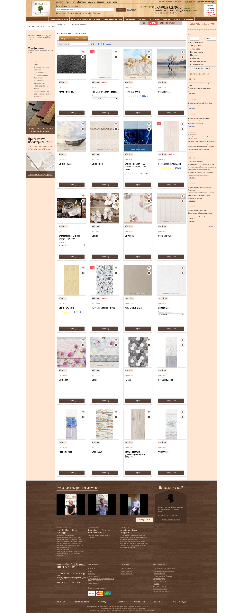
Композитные (39, 83)
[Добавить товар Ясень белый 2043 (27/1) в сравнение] (182, 124)
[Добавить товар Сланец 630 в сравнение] (116, 412)
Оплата (91, 2)
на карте (187, 9)
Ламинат (97, 13)
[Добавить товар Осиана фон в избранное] (116, 129)
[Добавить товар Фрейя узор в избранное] (182, 417)
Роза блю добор (165, 380)
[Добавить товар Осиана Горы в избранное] (182, 57)
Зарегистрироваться (128, 568)
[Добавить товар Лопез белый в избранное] (182, 273)
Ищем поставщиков (160, 589)
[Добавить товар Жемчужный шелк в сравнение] (149, 268)
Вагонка (37, 89)
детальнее (192, 93)
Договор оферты (159, 573)
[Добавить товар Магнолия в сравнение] (83, 340)
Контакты (60, 2)
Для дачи (142, 19)
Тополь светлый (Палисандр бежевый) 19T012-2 (135, 454)
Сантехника (130, 19)
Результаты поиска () (73, 38)
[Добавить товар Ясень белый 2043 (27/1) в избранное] (182, 129)
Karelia (88, 13)
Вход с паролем (126, 571)
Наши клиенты (93, 583)
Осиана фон (97, 164)
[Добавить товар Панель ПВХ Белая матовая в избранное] (116, 57)
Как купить (71, 2)
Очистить (202, 31)
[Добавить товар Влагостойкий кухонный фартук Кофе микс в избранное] (83, 201)
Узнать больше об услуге (171, 519)
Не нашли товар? (127, 573)
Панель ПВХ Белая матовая (105, 92)
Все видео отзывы (144, 520)
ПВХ (35, 62)
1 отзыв (144, 96)
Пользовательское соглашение (164, 568)
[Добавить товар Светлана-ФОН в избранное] (182, 201)
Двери (157, 602)
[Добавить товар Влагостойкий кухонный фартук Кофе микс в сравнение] (83, 196)
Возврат (100, 2)
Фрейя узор (163, 452)
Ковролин (120, 602)
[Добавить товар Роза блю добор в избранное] (182, 345)
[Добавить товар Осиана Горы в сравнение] (182, 52)
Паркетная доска (76, 13)
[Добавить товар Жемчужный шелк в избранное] (149, 273)
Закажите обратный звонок (169, 2)
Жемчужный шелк (133, 308)
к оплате (104, 588)
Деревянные (39, 81)
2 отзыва (144, 173)
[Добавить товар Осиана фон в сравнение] (116, 124)
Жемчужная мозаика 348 (103, 308)
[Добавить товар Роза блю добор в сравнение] (182, 340)
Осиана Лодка (65, 164)
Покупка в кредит (159, 579)
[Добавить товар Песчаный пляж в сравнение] (149, 52)
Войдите (188, 2)
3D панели (38, 78)
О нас (90, 571)
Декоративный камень (42, 94)
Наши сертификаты (95, 576)
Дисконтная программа (161, 591)
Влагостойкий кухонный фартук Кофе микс (70, 237)
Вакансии (91, 573)
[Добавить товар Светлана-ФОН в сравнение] (182, 196)
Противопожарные (41, 75)
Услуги (177, 19)
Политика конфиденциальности (164, 571)
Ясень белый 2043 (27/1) (169, 164)
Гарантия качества (159, 581)
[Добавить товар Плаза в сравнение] (149, 340)
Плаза (128, 380)
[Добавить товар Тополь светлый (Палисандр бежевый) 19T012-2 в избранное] (149, 417)
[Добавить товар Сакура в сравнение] (116, 196)
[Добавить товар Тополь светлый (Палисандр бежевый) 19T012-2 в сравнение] (149, 412)
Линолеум (102, 602)
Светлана (129, 236)
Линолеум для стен (41, 91)
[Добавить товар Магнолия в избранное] (83, 345)
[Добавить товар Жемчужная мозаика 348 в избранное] (116, 273)
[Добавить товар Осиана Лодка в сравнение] (83, 124)
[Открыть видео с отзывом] (71, 505)
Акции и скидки (179, 602)
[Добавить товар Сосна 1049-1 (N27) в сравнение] (83, 268)
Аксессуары (38, 97)
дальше (108, 44)
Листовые (38, 70)
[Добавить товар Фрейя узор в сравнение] (182, 412)
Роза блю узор (65, 452)
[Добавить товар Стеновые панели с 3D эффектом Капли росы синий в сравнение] (149, 124)
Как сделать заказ (159, 586)
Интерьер (167, 19)
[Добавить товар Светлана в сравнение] (149, 196)
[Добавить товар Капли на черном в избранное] (83, 57)
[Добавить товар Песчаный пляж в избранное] (149, 57)
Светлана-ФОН (165, 236)
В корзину (71, 113)
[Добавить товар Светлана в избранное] (149, 201)
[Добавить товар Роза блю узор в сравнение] (83, 412)
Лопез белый (164, 308)
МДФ (36, 65)
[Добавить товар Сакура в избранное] (116, 201)
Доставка (81, 2)
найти (121, 9)
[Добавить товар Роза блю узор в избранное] (83, 417)
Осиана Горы (164, 92)
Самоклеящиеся (40, 73)
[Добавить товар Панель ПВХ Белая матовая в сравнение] (116, 52)
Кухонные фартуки (41, 67)
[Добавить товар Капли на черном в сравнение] (83, 52)
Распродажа (111, 2)
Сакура (95, 236)
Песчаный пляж (132, 92)
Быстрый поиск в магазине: (67, 6)
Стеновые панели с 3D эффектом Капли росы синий (135, 166)
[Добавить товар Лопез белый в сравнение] (182, 268)
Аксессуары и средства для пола (85, 19)
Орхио (94, 380)
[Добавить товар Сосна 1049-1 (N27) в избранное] (83, 273)
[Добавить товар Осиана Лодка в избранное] (83, 129)
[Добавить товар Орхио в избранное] (116, 345)
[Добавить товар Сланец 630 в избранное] (116, 417)
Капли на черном (66, 92)
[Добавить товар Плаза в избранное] (149, 345)
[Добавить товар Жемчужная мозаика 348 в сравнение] (116, 268)
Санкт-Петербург (147, 7)
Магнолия (63, 380)
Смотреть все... (212, 226)
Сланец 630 (97, 452)
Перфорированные (41, 86)
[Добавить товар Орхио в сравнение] (116, 340)
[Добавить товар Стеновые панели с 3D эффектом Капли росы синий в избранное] (149, 129)
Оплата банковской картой (162, 576)
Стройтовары (154, 19)
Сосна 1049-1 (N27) (67, 308)
